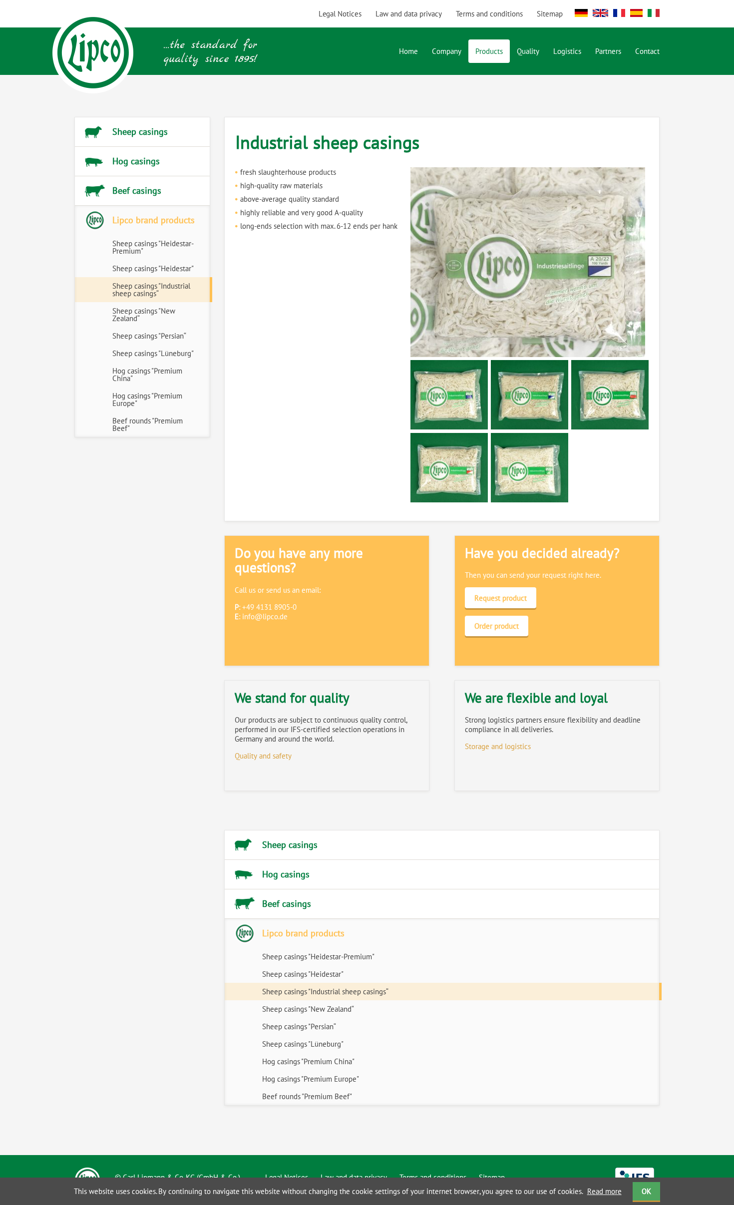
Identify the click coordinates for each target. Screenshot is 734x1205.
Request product (500, 598)
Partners (608, 51)
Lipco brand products (153, 220)
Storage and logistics (498, 746)
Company (446, 51)
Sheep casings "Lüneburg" (153, 353)
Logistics (567, 51)
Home (408, 51)
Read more (604, 1191)
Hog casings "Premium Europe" (147, 399)
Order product (496, 626)
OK (646, 1191)
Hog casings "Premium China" (147, 374)
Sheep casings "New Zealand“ (143, 314)
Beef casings (136, 190)
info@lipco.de (265, 616)
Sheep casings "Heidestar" (153, 268)
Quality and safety (263, 756)
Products (489, 51)
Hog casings (136, 161)
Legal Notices (340, 13)
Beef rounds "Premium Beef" (147, 424)
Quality (528, 51)
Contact (647, 51)
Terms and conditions (489, 13)
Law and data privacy (408, 13)
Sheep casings (140, 131)
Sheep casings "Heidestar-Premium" (153, 247)
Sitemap (550, 13)
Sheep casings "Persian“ (149, 336)
